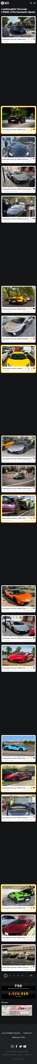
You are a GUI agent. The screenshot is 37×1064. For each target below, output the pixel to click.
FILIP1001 (7, 790)
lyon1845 (6, 670)
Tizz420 (6, 969)
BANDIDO (7, 370)
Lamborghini (6, 39)
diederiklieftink (8, 520)
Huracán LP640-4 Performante (21, 39)
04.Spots (6, 461)
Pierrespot (7, 221)
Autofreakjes (8, 311)
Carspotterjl (7, 640)
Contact (27, 1033)
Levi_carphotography (10, 491)
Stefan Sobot (8, 132)
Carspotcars (7, 820)
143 (31, 976)
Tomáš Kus (7, 910)
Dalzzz (6, 41)
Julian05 (6, 940)
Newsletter (18, 1037)
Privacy (28, 1055)
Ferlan (6, 161)
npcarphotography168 (10, 191)
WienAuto (7, 341)
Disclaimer (18, 1059)
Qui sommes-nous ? (11, 1033)
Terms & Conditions (12, 1055)
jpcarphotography (9, 760)
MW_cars (6, 610)
